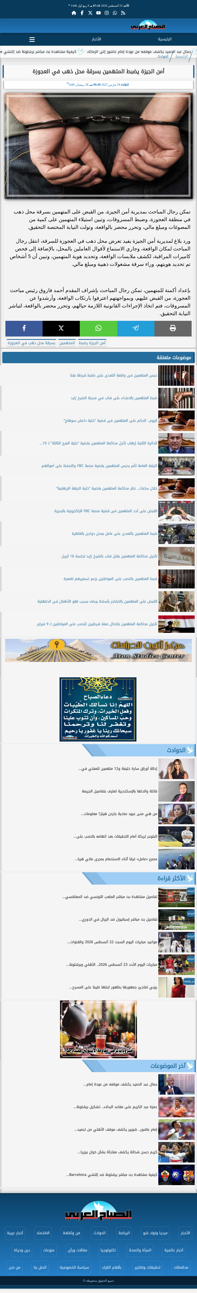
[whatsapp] (98, 328)
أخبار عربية (15, 1233)
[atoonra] (98, 650)
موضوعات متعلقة (174, 357)
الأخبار (96, 39)
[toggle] (32, 38)
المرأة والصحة (140, 1250)
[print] (173, 328)
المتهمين (67, 343)
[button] (6, 710)
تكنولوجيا (108, 1250)
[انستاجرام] (107, 13)
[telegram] (135, 328)
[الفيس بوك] (82, 13)
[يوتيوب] (98, 13)
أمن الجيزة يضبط (92, 343)
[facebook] (24, 328)
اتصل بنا (40, 1267)
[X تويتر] (90, 13)
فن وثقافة (71, 1233)
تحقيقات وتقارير (147, 1267)
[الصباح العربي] (148, 26)
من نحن (14, 1267)
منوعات (48, 1250)
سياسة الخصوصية (74, 1267)
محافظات (181, 1267)
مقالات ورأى (77, 1250)
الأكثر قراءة (171, 878)
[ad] (98, 740)
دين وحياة (22, 1250)
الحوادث (163, 56)
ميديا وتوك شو (155, 1233)
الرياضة (124, 1233)
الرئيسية (165, 39)
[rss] (123, 13)
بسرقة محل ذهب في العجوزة (31, 343)
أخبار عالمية (173, 1250)
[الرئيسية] (74, 13)
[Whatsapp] (115, 13)
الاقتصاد (43, 1233)
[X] (61, 328)
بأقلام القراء (111, 1267)
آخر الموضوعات (168, 1066)
